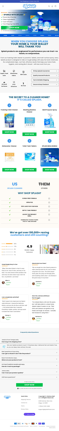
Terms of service (33, 426)
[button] (3, 6)
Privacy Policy (24, 409)
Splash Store (17, 426)
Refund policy (52, 427)
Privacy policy (42, 426)
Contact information (50, 426)
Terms (23, 406)
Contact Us (24, 402)
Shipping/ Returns (26, 399)
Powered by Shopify (24, 426)
